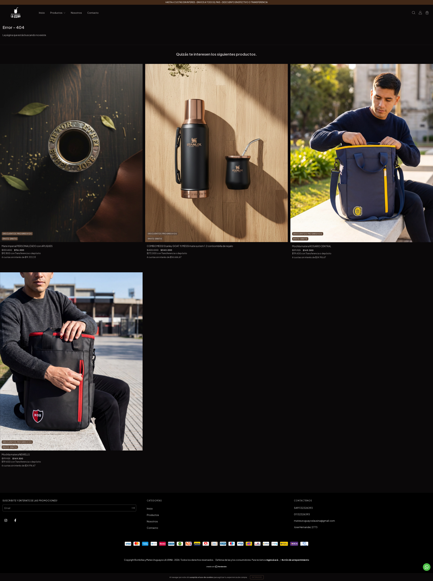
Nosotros (76, 12)
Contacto (93, 12)
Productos (56, 12)
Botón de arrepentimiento (295, 560)
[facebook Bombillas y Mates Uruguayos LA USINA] (15, 520)
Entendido (257, 577)
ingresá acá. (272, 560)
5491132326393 (303, 507)
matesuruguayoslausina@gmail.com (314, 520)
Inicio (42, 12)
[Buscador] (413, 12)
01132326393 (302, 514)
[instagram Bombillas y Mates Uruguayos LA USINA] (6, 520)
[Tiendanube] (216, 566)
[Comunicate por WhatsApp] (426, 567)
